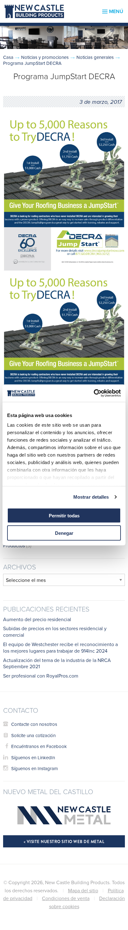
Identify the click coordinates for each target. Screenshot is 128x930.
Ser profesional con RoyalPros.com (40, 675)
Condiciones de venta (65, 898)
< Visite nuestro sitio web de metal (64, 842)
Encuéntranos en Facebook (39, 746)
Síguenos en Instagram (34, 768)
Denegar (64, 533)
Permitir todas (64, 515)
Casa (8, 57)
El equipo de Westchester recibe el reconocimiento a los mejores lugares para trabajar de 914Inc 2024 (60, 647)
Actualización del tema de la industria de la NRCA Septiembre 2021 (57, 663)
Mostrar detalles (91, 497)
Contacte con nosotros (34, 724)
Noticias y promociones (45, 57)
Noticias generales (95, 57)
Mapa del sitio (83, 890)
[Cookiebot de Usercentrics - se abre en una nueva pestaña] (93, 393)
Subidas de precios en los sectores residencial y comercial (55, 631)
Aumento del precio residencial (37, 619)
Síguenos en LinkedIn (33, 757)
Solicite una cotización (33, 735)
